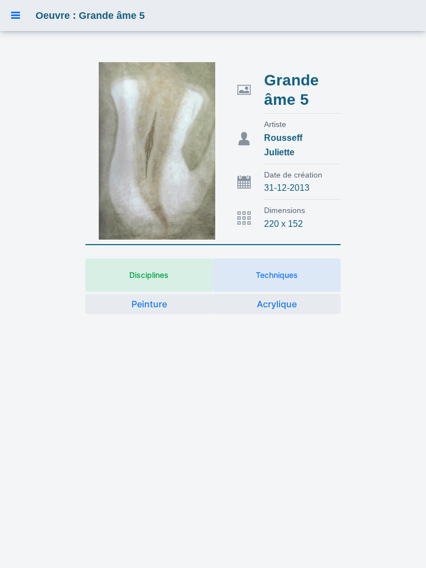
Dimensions (284, 210)
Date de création (293, 174)
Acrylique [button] (277, 304)
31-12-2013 (287, 187)
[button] (15, 15)
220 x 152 (283, 224)
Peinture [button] (149, 304)
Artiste (275, 124)
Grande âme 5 (291, 90)
